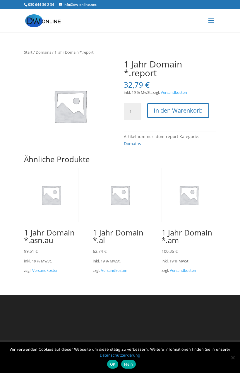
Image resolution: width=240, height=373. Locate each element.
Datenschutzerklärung (120, 355)
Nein (128, 364)
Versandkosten (174, 92)
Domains (43, 52)
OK (113, 364)
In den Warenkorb (178, 110)
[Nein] (233, 357)
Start (28, 52)
